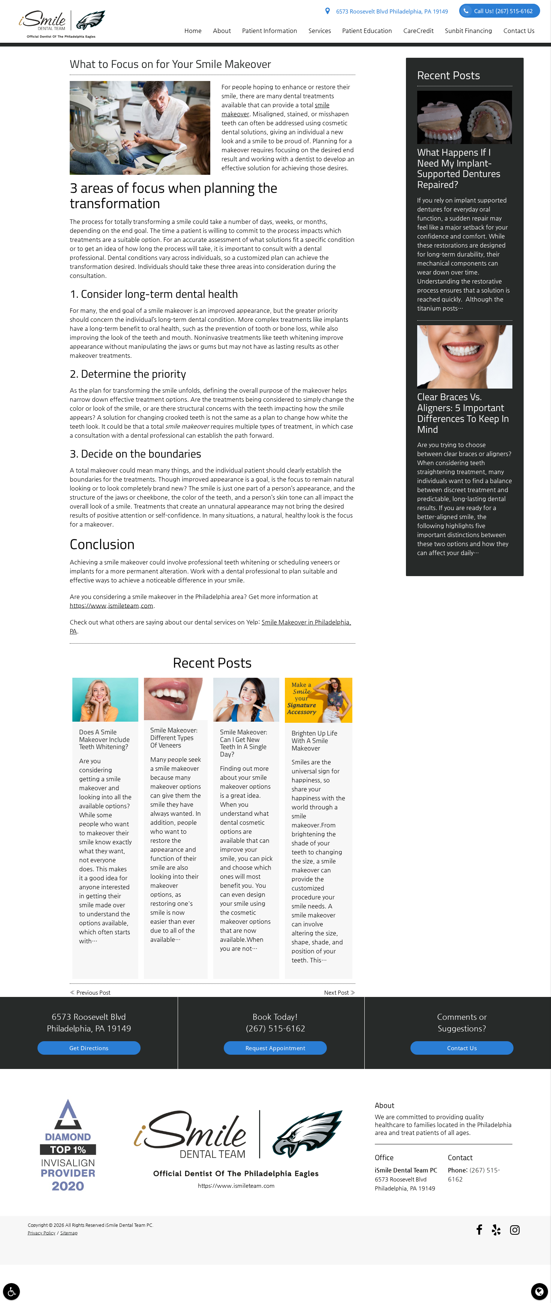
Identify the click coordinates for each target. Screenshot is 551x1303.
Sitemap (69, 1232)
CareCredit (418, 30)
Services (319, 30)
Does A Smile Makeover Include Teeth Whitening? (104, 739)
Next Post (336, 992)
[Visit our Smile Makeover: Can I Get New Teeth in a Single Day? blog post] (246, 700)
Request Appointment (275, 1048)
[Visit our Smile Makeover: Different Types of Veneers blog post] (176, 699)
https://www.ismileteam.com (111, 605)
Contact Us (519, 30)
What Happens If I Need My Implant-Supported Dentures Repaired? (458, 168)
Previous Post (93, 992)
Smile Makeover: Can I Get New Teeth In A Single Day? (243, 743)
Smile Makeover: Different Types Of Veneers (174, 737)
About (222, 30)
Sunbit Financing (468, 30)
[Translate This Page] (539, 1291)
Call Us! (503, 11)
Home (193, 30)
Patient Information (269, 30)
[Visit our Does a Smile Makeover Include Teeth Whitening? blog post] (105, 700)
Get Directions (89, 1048)
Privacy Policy (41, 1232)
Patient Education (367, 30)
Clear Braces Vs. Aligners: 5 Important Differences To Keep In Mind (463, 413)
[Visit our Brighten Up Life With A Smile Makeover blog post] (318, 700)
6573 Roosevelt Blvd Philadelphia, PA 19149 (390, 11)
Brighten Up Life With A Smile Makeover (314, 740)
